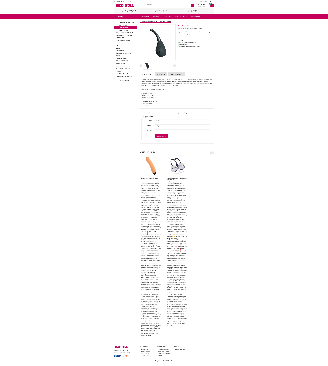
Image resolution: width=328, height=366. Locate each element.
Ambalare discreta (146, 355)
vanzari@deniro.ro (125, 352)
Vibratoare (120, 38)
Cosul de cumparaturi (164, 351)
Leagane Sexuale (122, 66)
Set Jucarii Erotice (122, 61)
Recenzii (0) (161, 74)
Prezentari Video (122, 73)
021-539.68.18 (120, 1)
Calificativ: (149, 125)
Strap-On (119, 55)
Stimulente (156, 16)
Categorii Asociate (176, 74)
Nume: (150, 120)
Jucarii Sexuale (145, 16)
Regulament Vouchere (164, 349)
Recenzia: (149, 130)
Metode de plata (145, 351)
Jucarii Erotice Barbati (124, 35)
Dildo (118, 45)
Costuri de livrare (145, 353)
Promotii (119, 71)
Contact (211, 1)
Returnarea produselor (164, 353)
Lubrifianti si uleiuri (123, 40)
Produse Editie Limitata (124, 76)
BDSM (118, 48)
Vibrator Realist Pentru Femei (149, 178)
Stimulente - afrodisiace (124, 32)
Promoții (185, 16)
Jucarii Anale (120, 50)
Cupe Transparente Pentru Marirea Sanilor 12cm (177, 179)
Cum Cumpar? (145, 349)
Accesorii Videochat (123, 68)
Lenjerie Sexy (120, 43)
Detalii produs (147, 74)
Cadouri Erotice (121, 58)
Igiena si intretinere (123, 20)
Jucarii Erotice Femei (123, 53)
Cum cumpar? (203, 1)
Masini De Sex (120, 63)
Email (129, 1)
